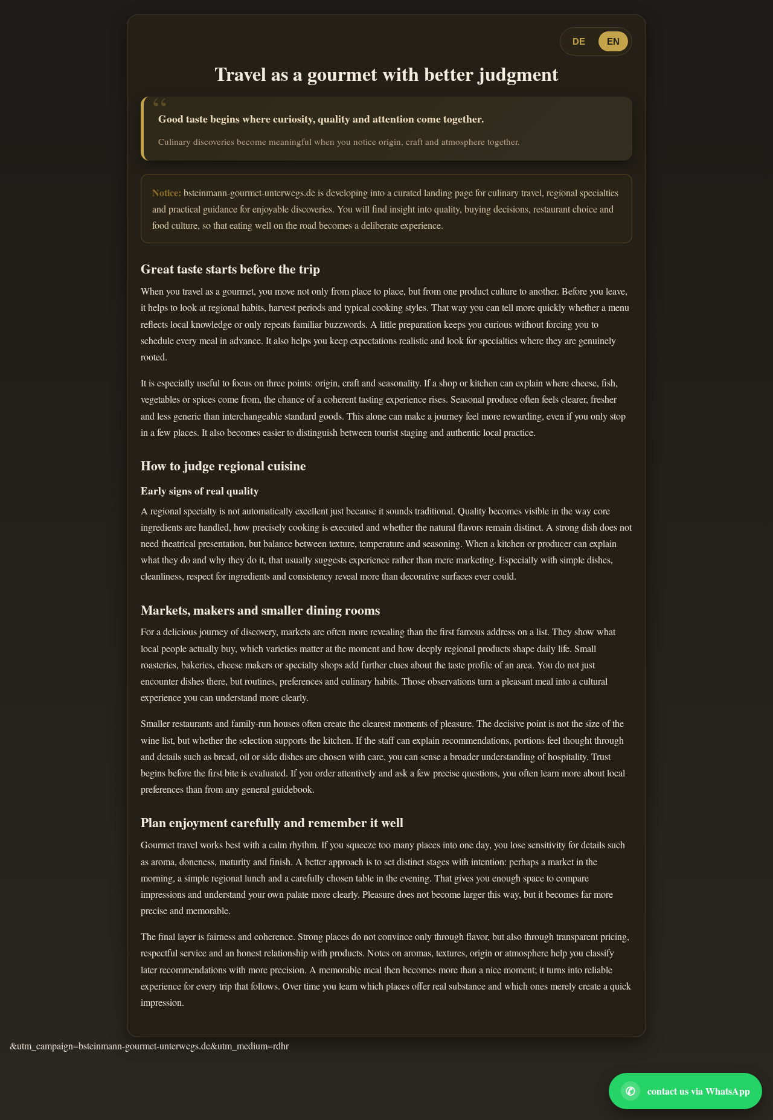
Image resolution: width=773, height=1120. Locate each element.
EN (613, 41)
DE (579, 41)
